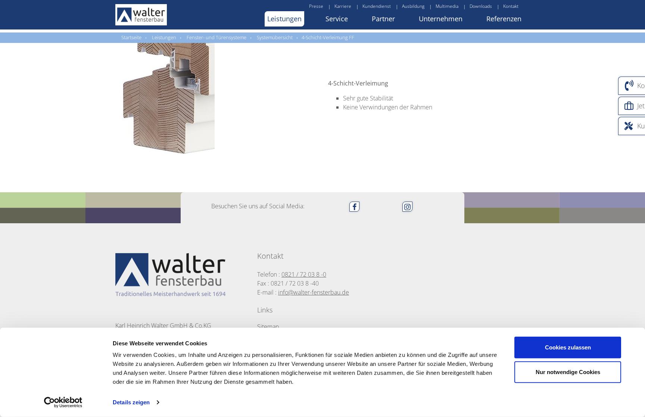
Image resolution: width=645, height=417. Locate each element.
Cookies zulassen (568, 347)
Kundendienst (376, 6)
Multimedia (447, 6)
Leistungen (164, 37)
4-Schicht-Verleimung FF (328, 37)
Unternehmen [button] (440, 18)
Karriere (342, 6)
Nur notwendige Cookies (568, 371)
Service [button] (336, 18)
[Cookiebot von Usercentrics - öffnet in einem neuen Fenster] (63, 402)
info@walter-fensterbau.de (313, 292)
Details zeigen (131, 402)
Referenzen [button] (503, 18)
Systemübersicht (275, 37)
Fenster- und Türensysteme (216, 37)
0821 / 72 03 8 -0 (303, 274)
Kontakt (510, 6)
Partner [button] (383, 18)
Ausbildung (413, 6)
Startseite (131, 37)
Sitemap (268, 327)
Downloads (481, 6)
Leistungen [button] (284, 18)
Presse (316, 6)
